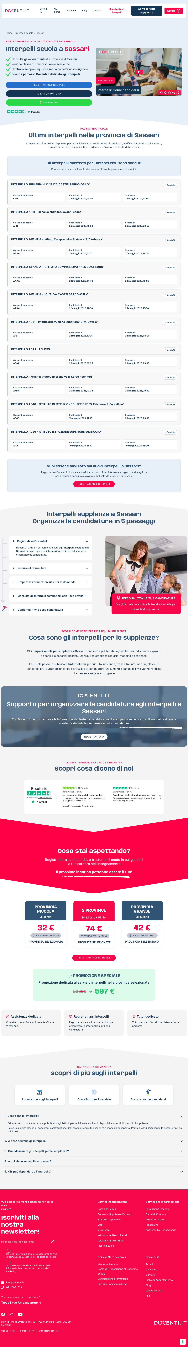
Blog (84, 10)
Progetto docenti (155, 1219)
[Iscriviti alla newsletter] (52, 1241)
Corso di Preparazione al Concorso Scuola (118, 1271)
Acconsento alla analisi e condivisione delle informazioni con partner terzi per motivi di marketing (28, 1268)
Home (9, 32)
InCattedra (104, 1230)
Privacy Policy (27, 1331)
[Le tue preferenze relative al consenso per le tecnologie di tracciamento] (183, 1342)
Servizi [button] (43, 9)
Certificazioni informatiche (113, 1278)
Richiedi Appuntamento (159, 1279)
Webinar (71, 10)
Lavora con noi (154, 1290)
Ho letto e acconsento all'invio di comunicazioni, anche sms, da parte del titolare (31, 1255)
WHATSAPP (51, 102)
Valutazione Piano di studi (112, 1235)
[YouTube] (20, 1314)
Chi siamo (57, 10)
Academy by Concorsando (161, 1230)
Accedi (149, 1264)
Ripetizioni (152, 1224)
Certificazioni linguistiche (112, 1284)
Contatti (97, 10)
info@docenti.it (15, 1282)
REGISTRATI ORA (94, 736)
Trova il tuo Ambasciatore (19, 1302)
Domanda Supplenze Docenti (114, 1214)
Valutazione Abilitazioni (111, 1240)
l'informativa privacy (25, 1254)
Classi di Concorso (156, 1214)
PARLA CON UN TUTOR (49, 93)
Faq (148, 1295)
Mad (100, 1224)
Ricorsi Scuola (106, 1245)
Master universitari (108, 1264)
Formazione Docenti (157, 1208)
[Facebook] (3, 1314)
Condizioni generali (48, 1331)
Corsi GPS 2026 (107, 1208)
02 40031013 (14, 1287)
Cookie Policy (8, 1331)
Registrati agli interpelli (116, 11)
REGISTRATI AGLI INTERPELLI (49, 84)
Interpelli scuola (24, 32)
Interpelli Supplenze (109, 1219)
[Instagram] (12, 1314)
